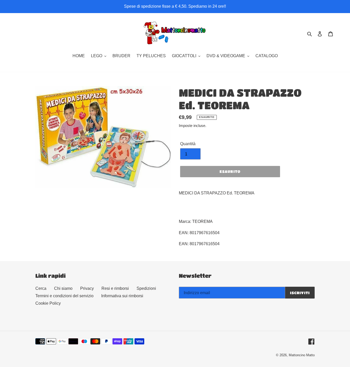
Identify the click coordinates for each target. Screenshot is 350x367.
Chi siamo (63, 288)
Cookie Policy (48, 303)
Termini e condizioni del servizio (64, 296)
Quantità (187, 144)
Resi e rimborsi (115, 288)
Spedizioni (146, 288)
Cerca (40, 288)
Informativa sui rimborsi (122, 296)
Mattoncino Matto (302, 355)
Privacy (87, 288)
